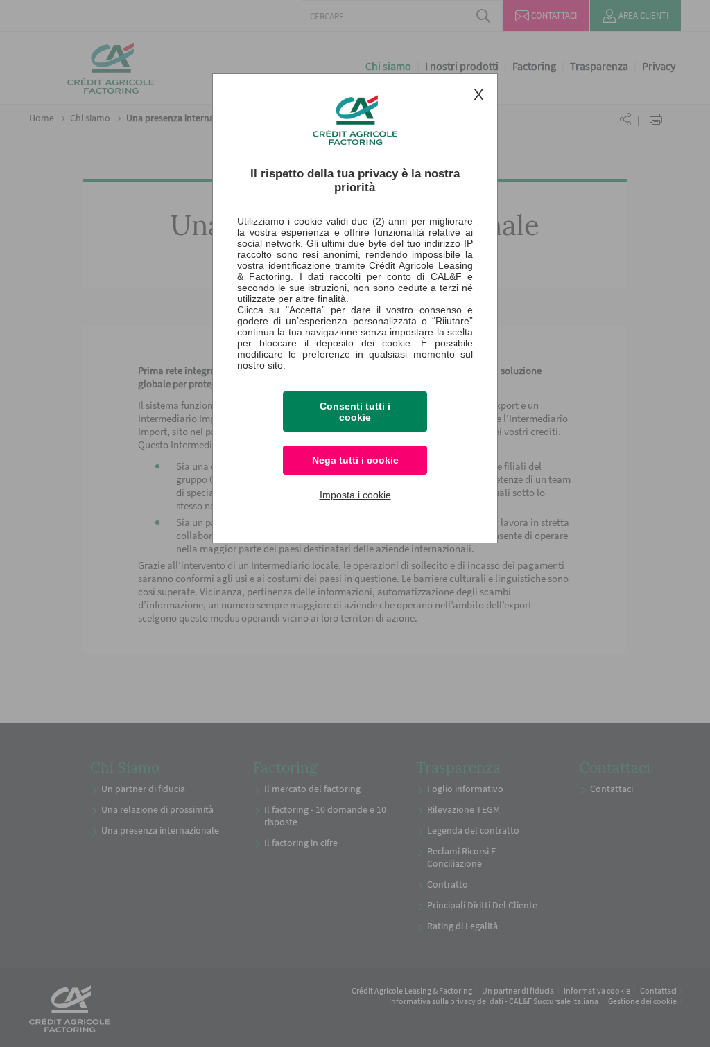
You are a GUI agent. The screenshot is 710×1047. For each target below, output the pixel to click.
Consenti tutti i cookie (355, 412)
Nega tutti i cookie (355, 460)
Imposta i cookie (355, 494)
